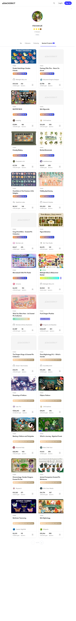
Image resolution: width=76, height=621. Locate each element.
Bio (21, 43)
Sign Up (68, 3)
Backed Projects (48, 43)
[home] (8, 3)
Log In (60, 3)
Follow (37, 35)
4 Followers (37, 32)
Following (36, 43)
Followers (27, 43)
